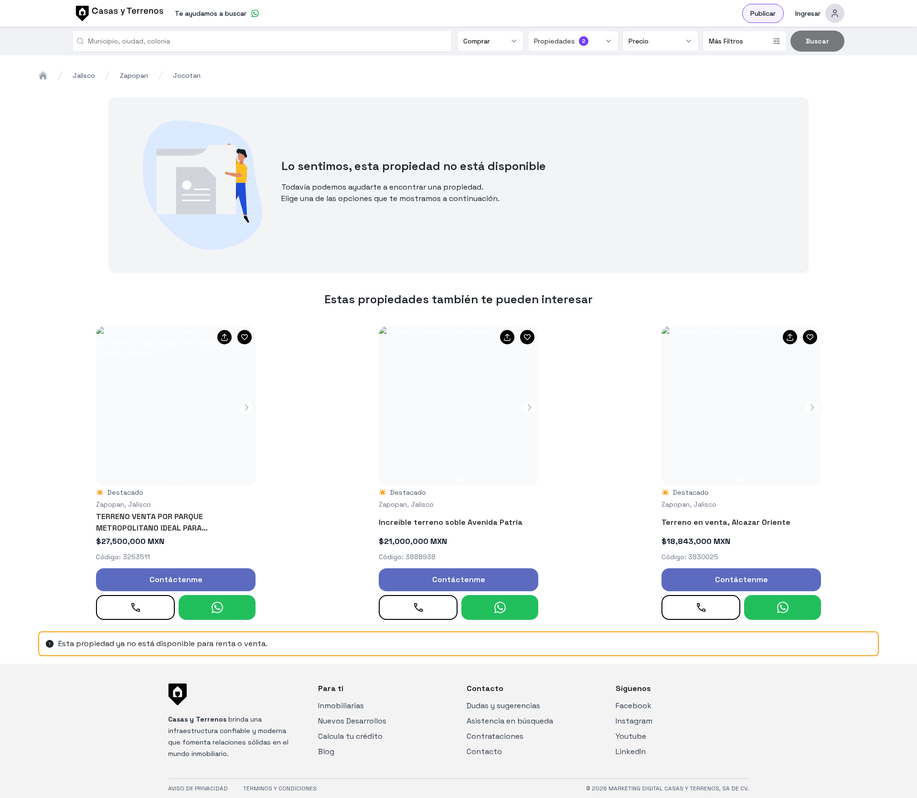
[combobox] (266, 41)
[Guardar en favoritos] (244, 337)
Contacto (484, 751)
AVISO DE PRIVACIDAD (198, 788)
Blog (326, 751)
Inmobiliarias (341, 706)
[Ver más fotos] (176, 406)
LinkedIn (631, 751)
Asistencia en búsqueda (510, 721)
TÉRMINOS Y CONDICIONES (280, 788)
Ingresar (808, 13)
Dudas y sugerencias (503, 706)
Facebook (633, 706)
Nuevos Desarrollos (352, 721)
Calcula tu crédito (350, 736)
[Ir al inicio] (118, 13)
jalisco (84, 75)
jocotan (187, 75)
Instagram (634, 721)
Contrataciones (495, 736)
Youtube (631, 736)
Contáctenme (176, 580)
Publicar (763, 13)
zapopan (134, 75)
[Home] (43, 75)
